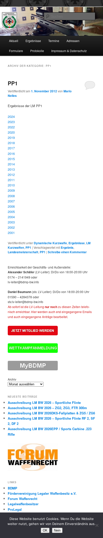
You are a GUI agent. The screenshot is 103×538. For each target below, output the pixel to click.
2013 (11, 169)
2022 (11, 127)
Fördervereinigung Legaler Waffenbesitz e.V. (42, 493)
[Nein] (96, 525)
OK (45, 530)
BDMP (12, 488)
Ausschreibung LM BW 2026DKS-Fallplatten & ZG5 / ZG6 (51, 413)
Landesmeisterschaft (23, 252)
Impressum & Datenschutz (69, 51)
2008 (11, 195)
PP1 (13, 83)
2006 (11, 206)
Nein (57, 530)
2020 (11, 132)
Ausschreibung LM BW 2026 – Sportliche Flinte (44, 402)
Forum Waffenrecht (22, 498)
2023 (11, 121)
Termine (53, 41)
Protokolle (37, 51)
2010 (11, 185)
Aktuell (13, 41)
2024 (11, 116)
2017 (11, 148)
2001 (11, 232)
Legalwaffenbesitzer (23, 503)
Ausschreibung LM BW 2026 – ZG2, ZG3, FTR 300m (47, 407)
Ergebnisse (33, 41)
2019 (11, 137)
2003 (11, 222)
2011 (11, 179)
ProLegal (15, 509)
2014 (11, 164)
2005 (11, 211)
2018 (11, 142)
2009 (11, 190)
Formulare (16, 51)
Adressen (73, 41)
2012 (11, 174)
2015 (11, 158)
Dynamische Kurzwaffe (50, 243)
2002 (11, 227)
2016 (11, 153)
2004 (11, 216)
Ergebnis (67, 247)
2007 (11, 201)
